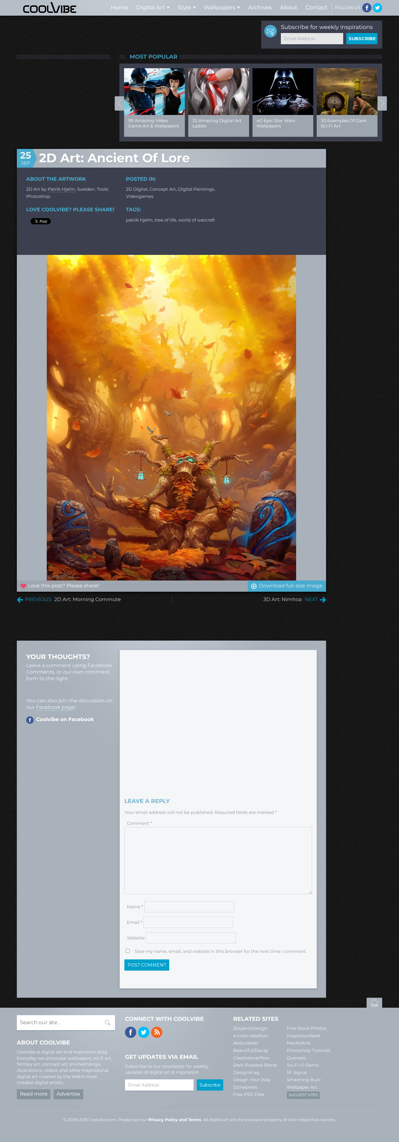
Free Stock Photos (306, 1028)
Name (135, 907)
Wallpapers (219, 7)
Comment (139, 823)
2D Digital (136, 189)
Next (382, 103)
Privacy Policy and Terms (174, 1119)
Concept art (163, 189)
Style (184, 7)
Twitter (377, 7)
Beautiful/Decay (250, 1050)
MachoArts (298, 1043)
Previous (119, 103)
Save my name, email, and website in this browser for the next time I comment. (220, 951)
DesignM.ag (246, 1072)
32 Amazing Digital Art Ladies (216, 123)
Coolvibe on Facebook (65, 720)
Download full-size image (290, 586)
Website (136, 938)
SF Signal (297, 1072)
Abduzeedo (245, 1043)
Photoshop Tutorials (308, 1050)
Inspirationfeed (303, 1036)
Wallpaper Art (302, 1087)
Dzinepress (245, 1087)
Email (134, 922)
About (288, 7)
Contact (316, 7)
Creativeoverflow (251, 1058)
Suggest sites (303, 1095)
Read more (33, 1094)
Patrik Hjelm (61, 189)
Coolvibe (50, 7)
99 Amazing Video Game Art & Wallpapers (153, 123)
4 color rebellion (250, 1036)
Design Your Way (251, 1079)
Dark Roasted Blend (255, 1065)
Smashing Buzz (304, 1079)
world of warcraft (196, 220)
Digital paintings (196, 189)
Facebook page (55, 707)
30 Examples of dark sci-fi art (344, 123)
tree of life (165, 220)
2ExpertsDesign (250, 1028)
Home (119, 7)
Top (374, 1004)
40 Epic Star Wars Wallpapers (276, 123)
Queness (296, 1058)
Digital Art (150, 7)
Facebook (367, 7)
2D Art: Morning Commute (87, 600)
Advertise (68, 1094)
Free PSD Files (248, 1094)
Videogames (139, 196)
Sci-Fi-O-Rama (303, 1065)
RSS (156, 1032)
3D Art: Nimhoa (282, 600)
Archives (260, 7)
